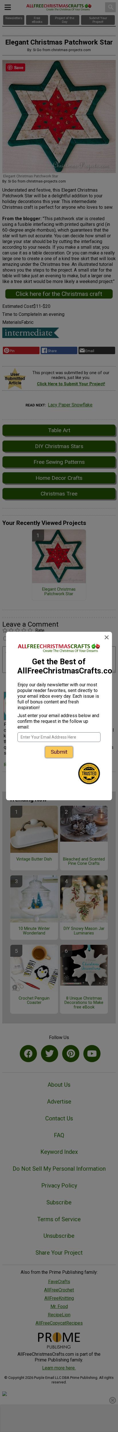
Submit (59, 752)
